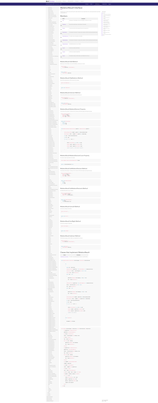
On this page (104, 11)
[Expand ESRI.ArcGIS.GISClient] (46, 397)
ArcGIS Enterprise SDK (50, 4)
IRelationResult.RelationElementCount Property (106, 22)
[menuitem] (86, 4)
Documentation (58, 1)
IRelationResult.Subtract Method (106, 33)
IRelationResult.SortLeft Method (106, 29)
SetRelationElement (65, 40)
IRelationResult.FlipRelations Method (107, 16)
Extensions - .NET (58, 4)
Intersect (64, 28)
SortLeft (64, 47)
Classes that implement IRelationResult (107, 35)
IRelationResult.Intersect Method (106, 18)
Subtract (64, 55)
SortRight (64, 51)
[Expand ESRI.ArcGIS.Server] (46, 398)
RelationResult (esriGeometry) (64, 256)
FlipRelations (64, 24)
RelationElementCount (65, 36)
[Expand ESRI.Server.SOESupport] (46, 401)
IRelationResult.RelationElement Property (106, 20)
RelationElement (65, 32)
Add (63, 20)
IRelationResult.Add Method (107, 14)
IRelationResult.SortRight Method (106, 31)
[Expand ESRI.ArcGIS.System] (46, 399)
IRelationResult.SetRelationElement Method (106, 24)
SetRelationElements (65, 44)
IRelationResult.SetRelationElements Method (106, 26)
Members (104, 13)
